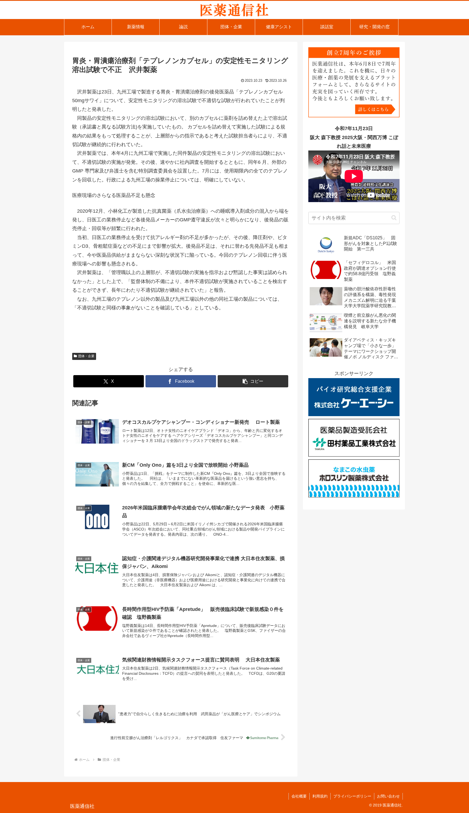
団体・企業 (86, 356)
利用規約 (320, 796)
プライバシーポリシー (352, 796)
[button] (253, 381)
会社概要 (299, 796)
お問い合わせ (388, 796)
